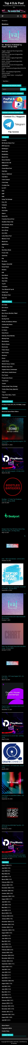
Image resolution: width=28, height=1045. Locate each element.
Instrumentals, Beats (7, 224)
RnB (3, 272)
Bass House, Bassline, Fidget (9, 313)
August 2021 (5, 1017)
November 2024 (6, 924)
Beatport (4, 310)
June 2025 (4, 904)
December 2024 (6, 921)
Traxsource (5, 397)
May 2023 (4, 975)
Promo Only (5, 252)
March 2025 (5, 913)
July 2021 (4, 1020)
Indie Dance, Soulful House (9, 372)
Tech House (5, 380)
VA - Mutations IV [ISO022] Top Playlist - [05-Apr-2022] (14, 34)
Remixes (4, 269)
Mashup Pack (5, 338)
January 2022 (5, 1003)
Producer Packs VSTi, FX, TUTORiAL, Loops (14, 404)
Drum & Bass (5, 327)
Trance (4, 392)
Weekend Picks (24, 16)
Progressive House (7, 378)
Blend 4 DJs (5, 157)
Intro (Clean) (5, 227)
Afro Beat (4, 304)
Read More (5, 81)
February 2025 (6, 916)
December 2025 (6, 888)
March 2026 (5, 879)
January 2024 (5, 952)
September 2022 (6, 980)
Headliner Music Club (7, 222)
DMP (3, 193)
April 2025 (4, 910)
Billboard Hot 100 (6, 162)
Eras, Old (4, 202)
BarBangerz (5, 148)
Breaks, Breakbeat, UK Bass (9, 321)
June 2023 (4, 972)
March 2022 (5, 997)
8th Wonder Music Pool (8, 143)
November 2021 (6, 1009)
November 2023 (6, 958)
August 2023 (5, 966)
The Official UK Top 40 (8, 289)
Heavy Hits (5, 216)
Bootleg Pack (5, 319)
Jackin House (5, 361)
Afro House (5, 307)
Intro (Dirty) (5, 230)
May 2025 (4, 907)
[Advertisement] (14, 11)
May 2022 (4, 992)
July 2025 (4, 902)
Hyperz (4, 213)
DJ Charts (4, 330)
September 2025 (6, 896)
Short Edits (5, 278)
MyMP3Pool (5, 244)
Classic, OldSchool (7, 174)
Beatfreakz (5, 151)
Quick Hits (4, 255)
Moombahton (5, 341)
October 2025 (5, 893)
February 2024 (6, 949)
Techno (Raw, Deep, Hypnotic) (10, 389)
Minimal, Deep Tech (7, 366)
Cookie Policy (5, 1031)
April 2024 (4, 944)
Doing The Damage (7, 199)
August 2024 (5, 933)
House (3, 358)
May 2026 (4, 873)
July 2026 (4, 868)
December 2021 (6, 1006)
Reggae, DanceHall (7, 264)
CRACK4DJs (5, 165)
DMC (3, 191)
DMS (3, 196)
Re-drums (4, 261)
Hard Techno (5, 352)
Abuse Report (5, 1025)
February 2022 (6, 1000)
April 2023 (4, 978)
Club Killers (5, 176)
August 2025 (5, 899)
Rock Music (5, 275)
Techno (4, 383)
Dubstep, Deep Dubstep (8, 335)
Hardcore (4, 355)
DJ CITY (4, 188)
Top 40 (3, 283)
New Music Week (6, 250)
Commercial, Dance (7, 324)
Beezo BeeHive (6, 160)
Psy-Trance (5, 375)
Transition (4, 286)
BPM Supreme (6, 146)
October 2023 (5, 961)
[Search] (20, 16)
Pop (3, 247)
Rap (3, 258)
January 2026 (5, 885)
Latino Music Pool (6, 236)
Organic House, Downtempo (9, 369)
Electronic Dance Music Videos (10, 411)
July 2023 (4, 969)
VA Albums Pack (6, 295)
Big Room (4, 316)
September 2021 (6, 1014)
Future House (5, 349)
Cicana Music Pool (7, 168)
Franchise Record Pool (8, 219)
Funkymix (4, 205)
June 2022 (4, 989)
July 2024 (4, 935)
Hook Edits (5, 210)
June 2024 (4, 938)
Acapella (4, 140)
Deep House (5, 333)
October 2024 (5, 927)
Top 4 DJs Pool (14, 3)
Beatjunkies (5, 154)
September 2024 (6, 930)
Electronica (5, 347)
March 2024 (5, 947)
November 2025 (6, 890)
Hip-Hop (4, 207)
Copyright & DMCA (7, 1028)
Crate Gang (5, 182)
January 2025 (5, 918)
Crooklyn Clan (5, 185)
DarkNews (22, 1041)
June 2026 (4, 871)
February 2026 (6, 882)
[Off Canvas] (3, 16)
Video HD (4, 298)
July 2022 (4, 986)
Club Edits (4, 171)
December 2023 (6, 955)
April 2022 (4, 994)
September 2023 (6, 964)
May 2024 (4, 941)
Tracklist (5, 41)
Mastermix (5, 241)
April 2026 (4, 876)
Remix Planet (5, 267)
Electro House (6, 344)
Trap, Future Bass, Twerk (9, 395)
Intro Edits (4, 233)
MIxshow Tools (6, 238)
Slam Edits (4, 281)
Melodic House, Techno (8, 364)
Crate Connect (6, 179)
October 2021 (5, 1011)
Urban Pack (5, 292)
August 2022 (5, 983)
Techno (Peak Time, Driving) (9, 386)
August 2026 (5, 865)
